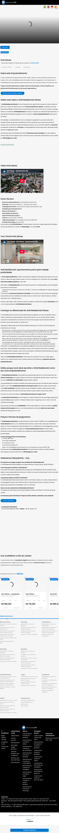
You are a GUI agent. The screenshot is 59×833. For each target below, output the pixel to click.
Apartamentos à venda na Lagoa (27, 774)
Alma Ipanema (15, 762)
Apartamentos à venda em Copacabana (27, 761)
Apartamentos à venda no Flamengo (27, 789)
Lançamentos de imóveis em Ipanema (38, 771)
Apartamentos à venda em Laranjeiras (27, 767)
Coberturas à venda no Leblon (38, 758)
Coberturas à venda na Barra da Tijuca (38, 778)
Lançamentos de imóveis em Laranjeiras (38, 765)
